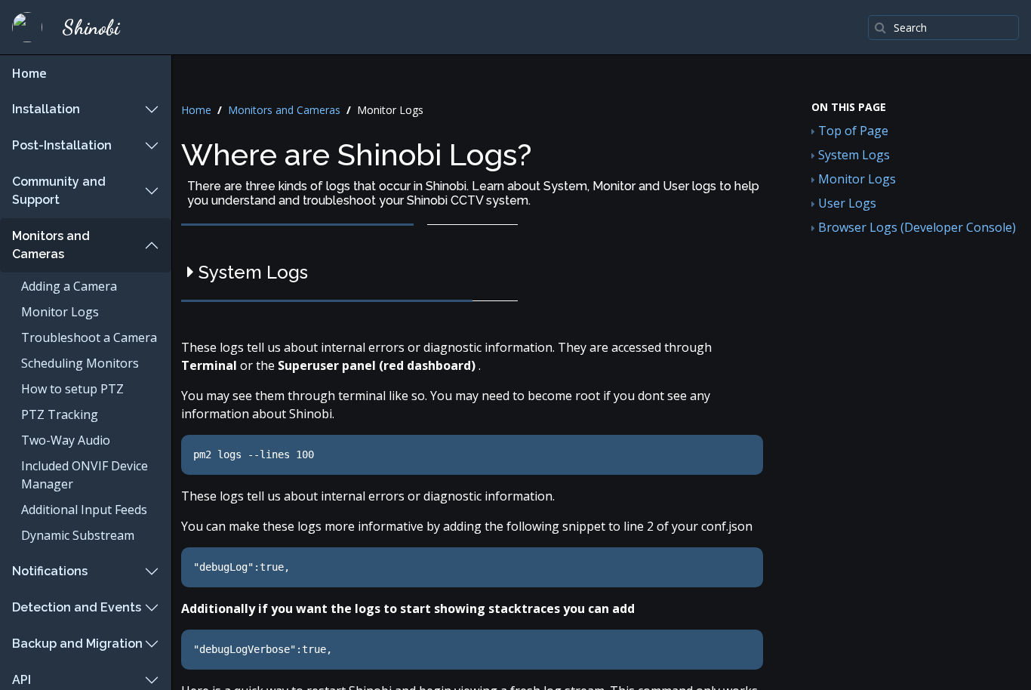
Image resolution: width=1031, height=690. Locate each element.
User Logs (845, 203)
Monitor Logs (60, 311)
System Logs (852, 154)
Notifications (50, 571)
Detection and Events (76, 607)
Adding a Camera (69, 286)
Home (29, 73)
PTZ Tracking (59, 414)
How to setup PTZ (72, 388)
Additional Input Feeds (84, 509)
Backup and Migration (77, 643)
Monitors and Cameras (51, 245)
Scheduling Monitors (80, 363)
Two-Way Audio (65, 440)
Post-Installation (62, 145)
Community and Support (59, 190)
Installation (46, 109)
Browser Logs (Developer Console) (915, 227)
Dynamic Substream (77, 535)
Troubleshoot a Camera (89, 337)
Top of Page (851, 130)
